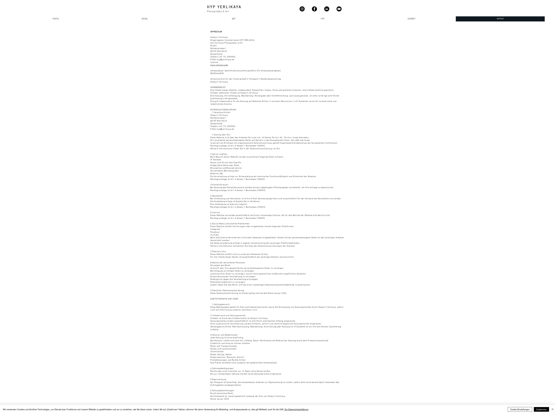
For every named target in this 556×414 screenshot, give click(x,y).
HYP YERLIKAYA (224, 7)
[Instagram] (302, 8)
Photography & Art (218, 11)
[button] (411, 18)
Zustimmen (541, 409)
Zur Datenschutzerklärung (296, 409)
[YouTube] (339, 8)
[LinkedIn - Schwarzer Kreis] (326, 8)
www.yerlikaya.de (219, 65)
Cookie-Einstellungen (520, 409)
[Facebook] (314, 8)
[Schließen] (552, 409)
